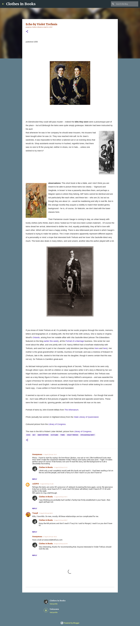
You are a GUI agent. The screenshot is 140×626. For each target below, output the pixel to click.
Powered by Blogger (71, 623)
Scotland (54, 435)
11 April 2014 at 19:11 (60, 497)
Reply (34, 479)
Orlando (36, 337)
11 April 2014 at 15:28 (46, 484)
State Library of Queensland (86, 417)
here (97, 348)
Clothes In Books (21, 4)
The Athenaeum (71, 410)
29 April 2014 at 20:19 (60, 543)
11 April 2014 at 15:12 (60, 467)
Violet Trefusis (72, 435)
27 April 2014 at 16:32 (50, 536)
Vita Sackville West (87, 435)
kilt (34, 435)
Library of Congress (57, 424)
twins (62, 435)
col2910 (35, 484)
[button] (27, 31)
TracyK (35, 513)
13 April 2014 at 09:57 (60, 520)
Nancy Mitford (43, 435)
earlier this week (51, 341)
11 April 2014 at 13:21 (50, 454)
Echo (28, 435)
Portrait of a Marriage (75, 341)
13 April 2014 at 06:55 (46, 513)
